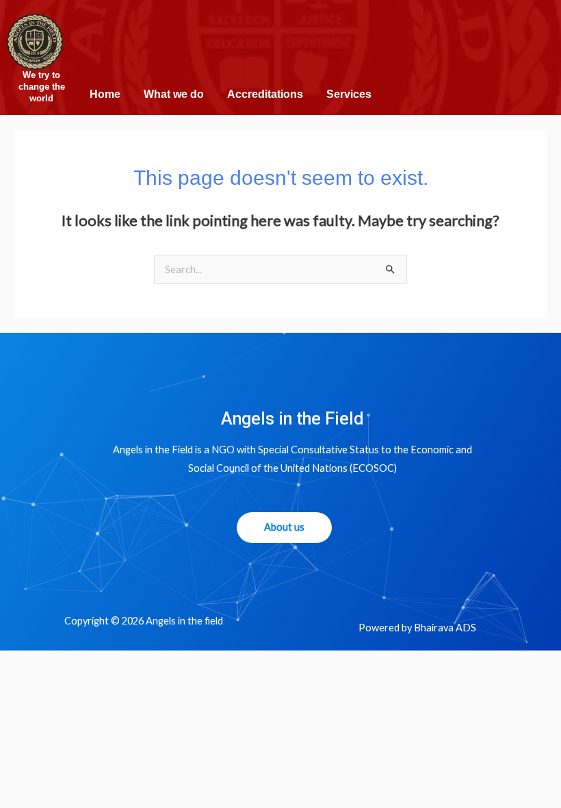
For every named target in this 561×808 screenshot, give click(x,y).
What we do (174, 94)
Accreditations (265, 94)
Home (105, 94)
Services (348, 94)
